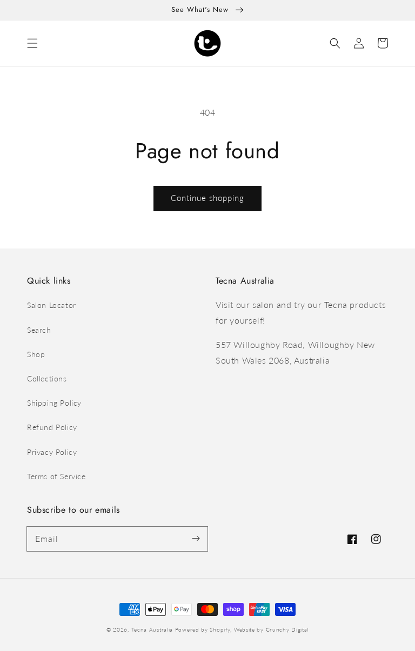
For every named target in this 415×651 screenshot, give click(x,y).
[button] (32, 43)
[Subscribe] (196, 539)
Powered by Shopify (203, 629)
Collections (47, 378)
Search (39, 329)
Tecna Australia (152, 629)
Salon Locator (51, 305)
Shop (36, 354)
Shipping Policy (54, 402)
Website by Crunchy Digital (271, 629)
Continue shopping (207, 198)
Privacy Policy (52, 452)
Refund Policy (52, 427)
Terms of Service (56, 476)
